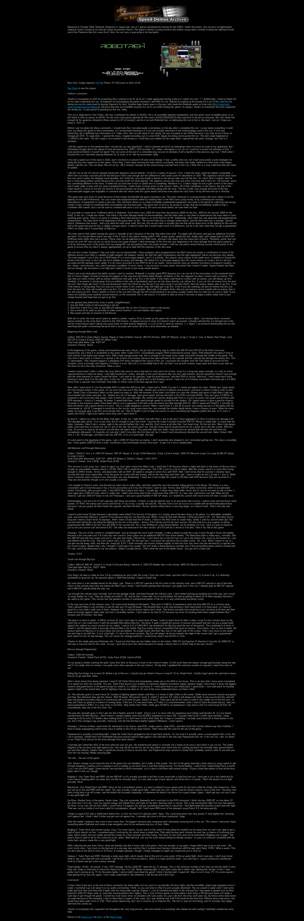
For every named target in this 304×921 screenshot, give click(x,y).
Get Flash (73, 88)
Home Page (116, 917)
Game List (86, 917)
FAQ (99, 917)
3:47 (97, 83)
